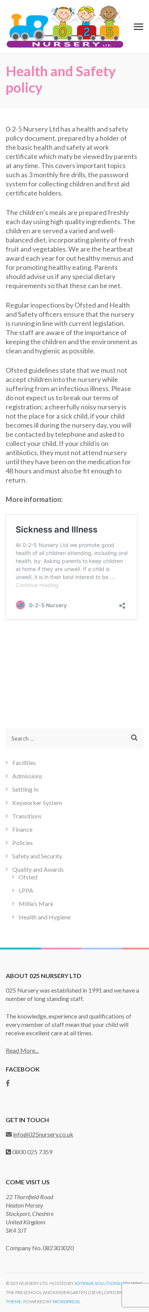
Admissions (27, 776)
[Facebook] (8, 1083)
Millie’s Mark (36, 903)
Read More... (22, 1050)
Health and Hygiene (45, 917)
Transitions (27, 816)
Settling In (25, 789)
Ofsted (28, 877)
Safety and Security (37, 856)
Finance (22, 829)
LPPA (26, 890)
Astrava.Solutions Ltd (101, 1283)
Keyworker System (37, 802)
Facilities (24, 762)
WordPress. (67, 1301)
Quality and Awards (38, 869)
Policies (22, 842)
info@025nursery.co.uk (43, 1134)
